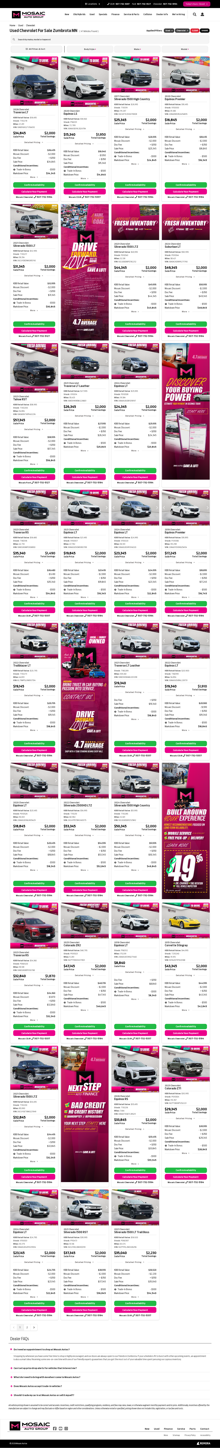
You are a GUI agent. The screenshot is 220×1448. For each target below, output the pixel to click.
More (32, 177)
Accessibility (205, 1435)
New (67, 14)
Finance (115, 14)
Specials (103, 14)
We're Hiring (178, 14)
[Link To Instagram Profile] (66, 1428)
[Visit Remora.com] (203, 1444)
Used (92, 14)
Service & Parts (131, 14)
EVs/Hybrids (79, 14)
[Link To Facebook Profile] (55, 1428)
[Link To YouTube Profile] (60, 1428)
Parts (193, 1429)
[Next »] (34, 1327)
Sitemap (176, 1435)
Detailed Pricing (32, 142)
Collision (147, 14)
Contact (204, 1429)
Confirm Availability (34, 185)
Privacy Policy (190, 1435)
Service (181, 1429)
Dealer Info (162, 14)
